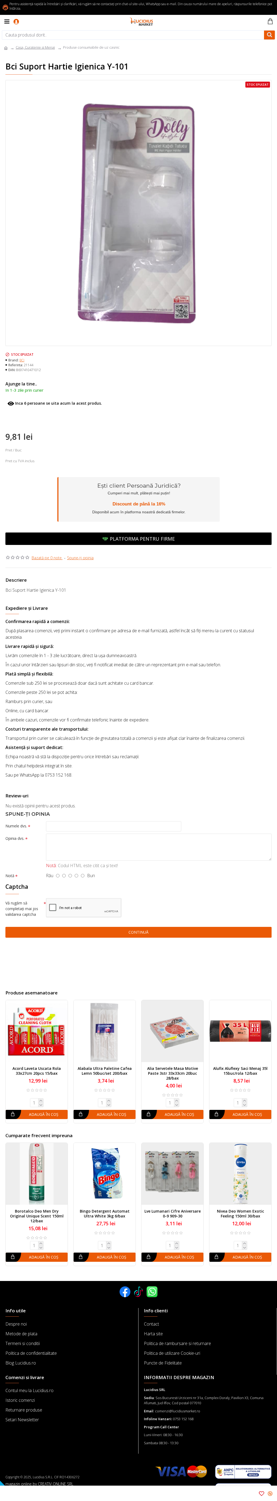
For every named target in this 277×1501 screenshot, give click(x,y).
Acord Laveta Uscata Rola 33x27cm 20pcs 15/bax (36, 1071)
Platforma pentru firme (142, 538)
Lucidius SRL (154, 1389)
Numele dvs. (16, 825)
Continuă (138, 932)
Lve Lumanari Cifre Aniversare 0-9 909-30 (172, 1214)
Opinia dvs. (14, 838)
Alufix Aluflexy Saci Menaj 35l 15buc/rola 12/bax (240, 1071)
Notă (9, 875)
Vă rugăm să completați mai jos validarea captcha (21, 908)
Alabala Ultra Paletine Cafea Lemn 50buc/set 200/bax (105, 1071)
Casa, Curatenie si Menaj (35, 47)
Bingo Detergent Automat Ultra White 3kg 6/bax (105, 1214)
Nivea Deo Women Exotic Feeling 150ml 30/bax (240, 1214)
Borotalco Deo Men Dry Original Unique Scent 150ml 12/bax (37, 1216)
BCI (21, 360)
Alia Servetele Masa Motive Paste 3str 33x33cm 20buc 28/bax (172, 1073)
